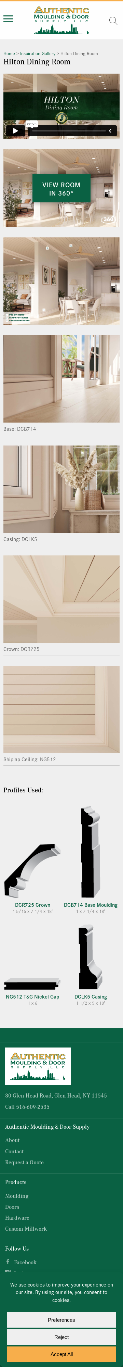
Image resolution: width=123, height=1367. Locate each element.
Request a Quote (24, 1162)
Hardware (17, 1217)
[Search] (113, 21)
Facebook (25, 1262)
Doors (12, 1207)
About (12, 1140)
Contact (14, 1151)
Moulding (16, 1196)
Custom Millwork (26, 1228)
